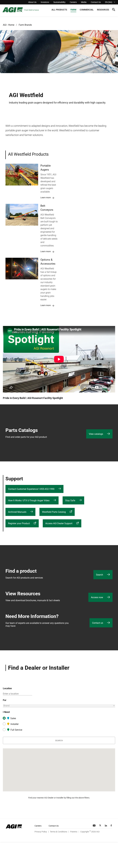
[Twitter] (100, 825)
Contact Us (96, 2)
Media (83, 2)
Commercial (87, 9)
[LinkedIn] (106, 825)
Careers (73, 2)
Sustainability (59, 2)
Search (59, 740)
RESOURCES (103, 9)
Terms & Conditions (58, 832)
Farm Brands (25, 25)
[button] (113, 10)
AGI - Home (8, 25)
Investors (45, 2)
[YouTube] (94, 825)
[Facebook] (111, 825)
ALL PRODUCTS (59, 9)
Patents (73, 832)
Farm (73, 9)
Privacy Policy (41, 832)
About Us (32, 2)
